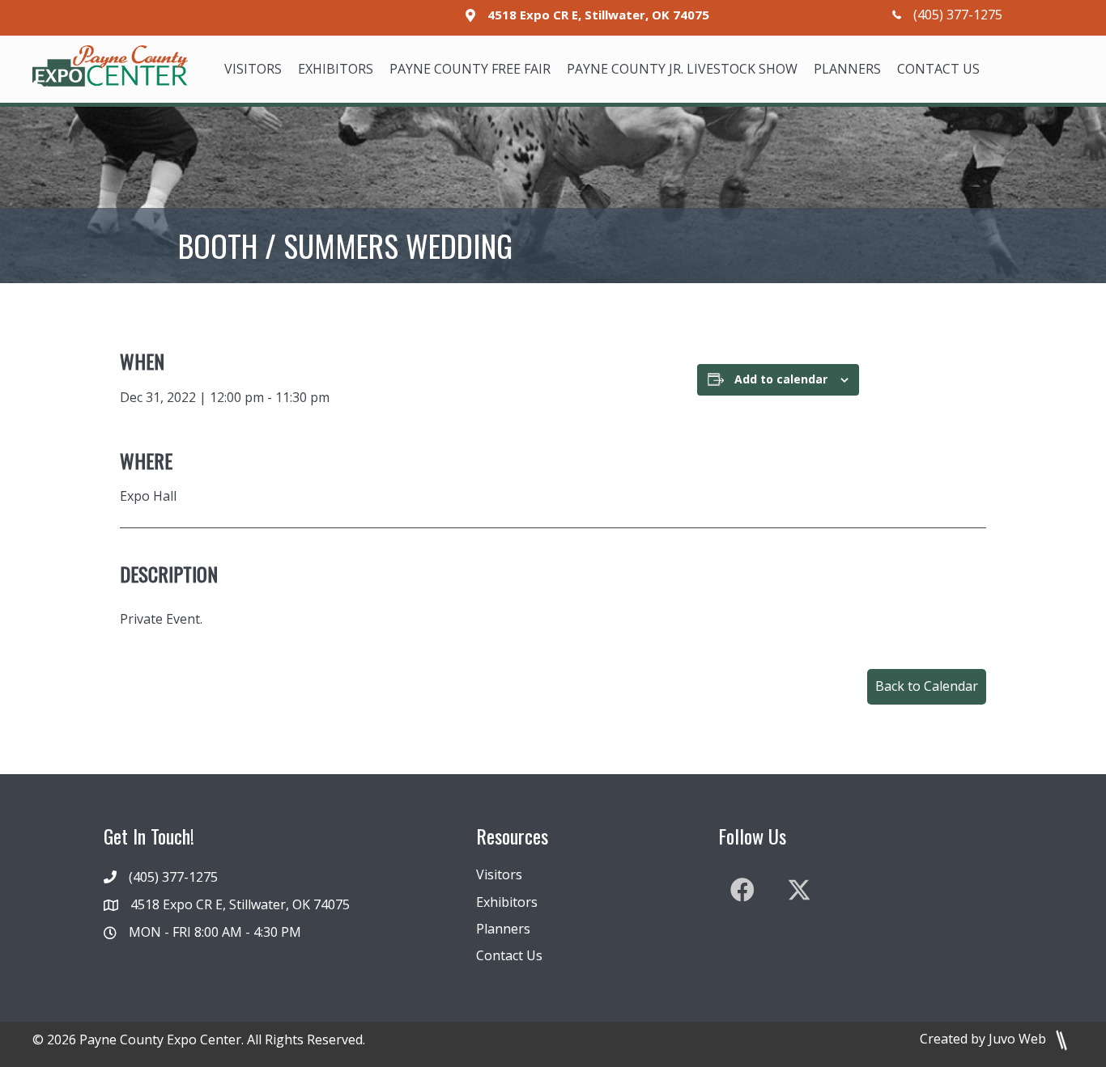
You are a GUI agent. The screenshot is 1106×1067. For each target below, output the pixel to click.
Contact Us (509, 955)
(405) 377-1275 (957, 14)
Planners (503, 929)
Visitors (499, 874)
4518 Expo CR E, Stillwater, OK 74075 (598, 14)
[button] (926, 686)
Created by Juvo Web (984, 1039)
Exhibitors (507, 902)
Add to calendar (780, 379)
